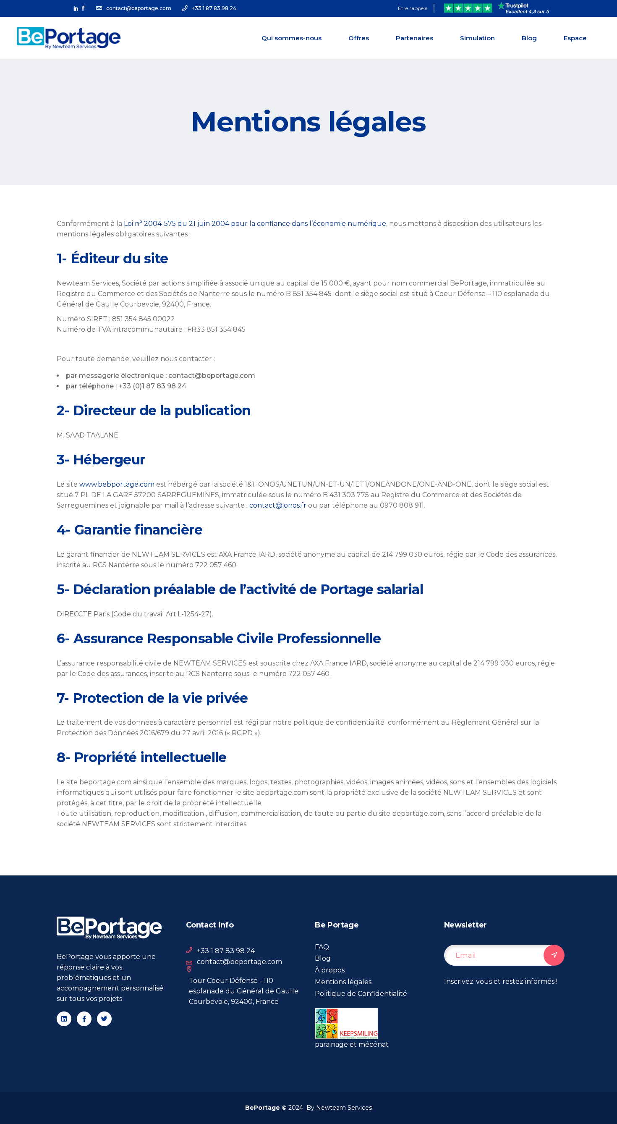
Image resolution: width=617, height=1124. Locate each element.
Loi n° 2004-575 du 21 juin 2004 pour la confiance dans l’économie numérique (255, 224)
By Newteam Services (337, 1107)
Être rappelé (412, 8)
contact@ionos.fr (277, 505)
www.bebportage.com (116, 484)
